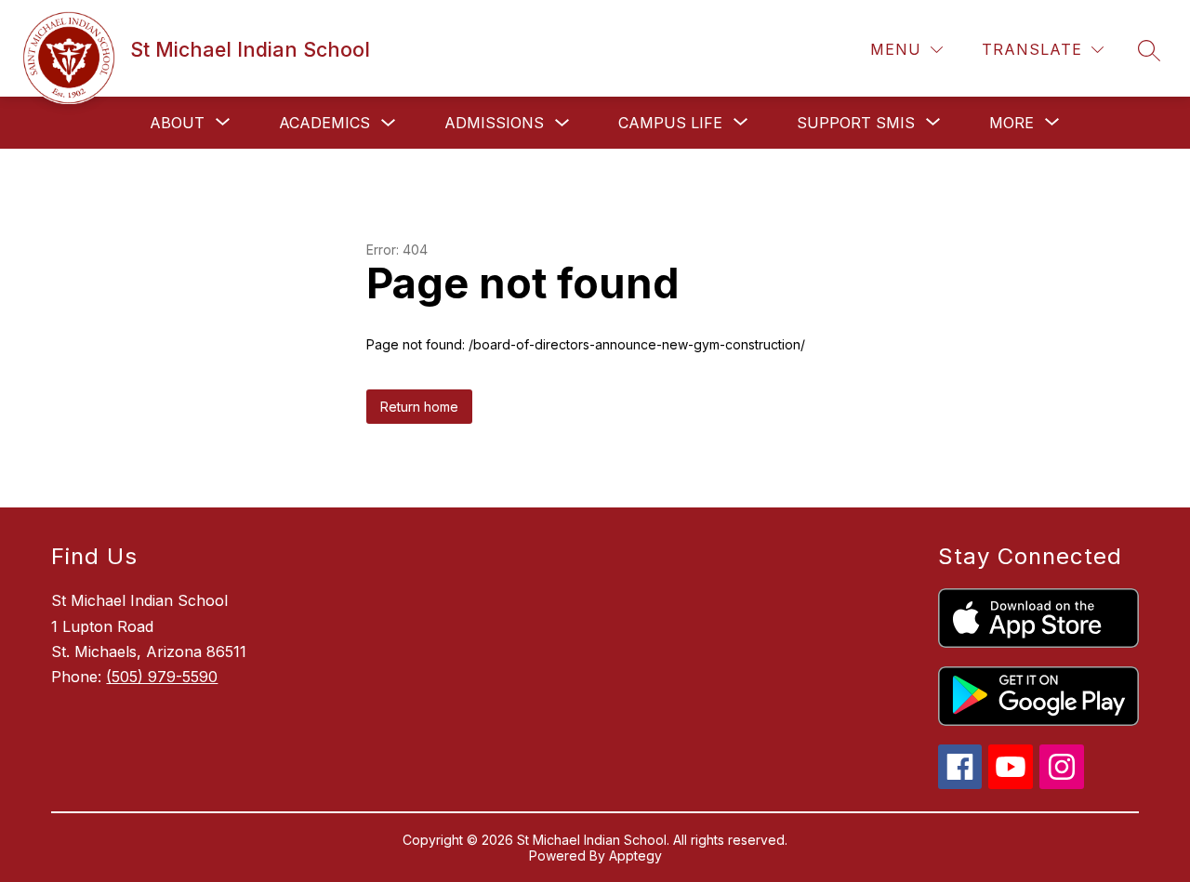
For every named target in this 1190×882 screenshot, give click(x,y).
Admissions (494, 122)
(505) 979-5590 (162, 676)
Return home (419, 407)
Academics (324, 122)
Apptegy (635, 855)
